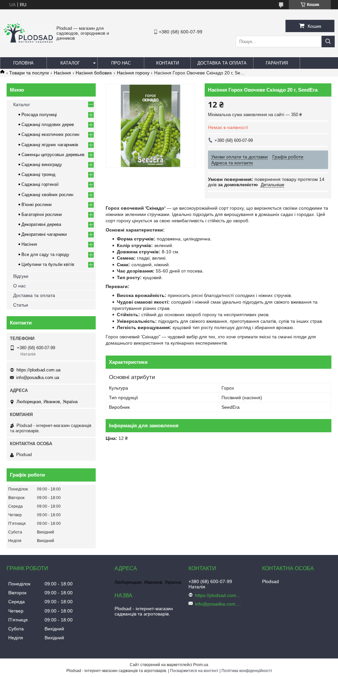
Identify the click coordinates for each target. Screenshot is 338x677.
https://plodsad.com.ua (38, 369)
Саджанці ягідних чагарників (49, 144)
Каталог (70, 63)
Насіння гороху (133, 72)
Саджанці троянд (38, 174)
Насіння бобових (94, 72)
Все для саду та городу (45, 254)
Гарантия (277, 63)
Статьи (20, 305)
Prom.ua (200, 664)
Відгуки (20, 276)
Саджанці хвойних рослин (47, 194)
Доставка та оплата (222, 63)
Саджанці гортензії (40, 184)
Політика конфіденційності (246, 670)
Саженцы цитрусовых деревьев (52, 154)
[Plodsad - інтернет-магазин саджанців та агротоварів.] (28, 41)
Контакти (167, 63)
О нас (19, 285)
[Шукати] (328, 41)
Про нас (121, 63)
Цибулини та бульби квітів (47, 264)
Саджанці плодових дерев (47, 124)
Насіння (62, 72)
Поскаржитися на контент (194, 670)
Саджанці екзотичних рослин (50, 134)
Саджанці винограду (41, 164)
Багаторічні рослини (41, 214)
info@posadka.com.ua (37, 377)
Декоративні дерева (41, 224)
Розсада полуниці (39, 114)
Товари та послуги (29, 72)
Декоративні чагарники (44, 234)
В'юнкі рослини (36, 204)
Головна (23, 63)
